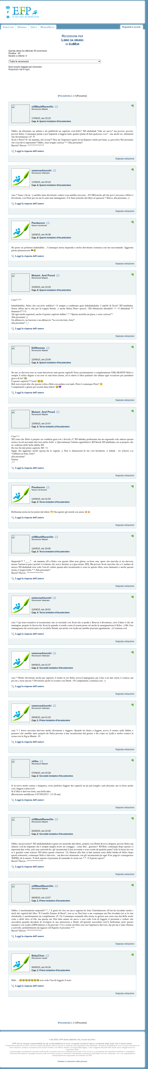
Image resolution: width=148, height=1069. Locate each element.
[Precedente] (64, 96)
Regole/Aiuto (47, 27)
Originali (22, 27)
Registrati (127, 27)
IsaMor (74, 44)
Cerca (34, 27)
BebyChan (38, 955)
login (27, 69)
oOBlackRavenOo (42, 106)
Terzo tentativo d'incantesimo (54, 426)
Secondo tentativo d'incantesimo (56, 668)
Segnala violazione (124, 158)
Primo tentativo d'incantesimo (54, 720)
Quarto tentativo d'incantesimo (55, 121)
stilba (35, 761)
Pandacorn (38, 222)
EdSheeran (38, 347)
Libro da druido (72, 40)
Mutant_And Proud (43, 275)
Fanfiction (8, 27)
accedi (137, 27)
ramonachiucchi (41, 170)
